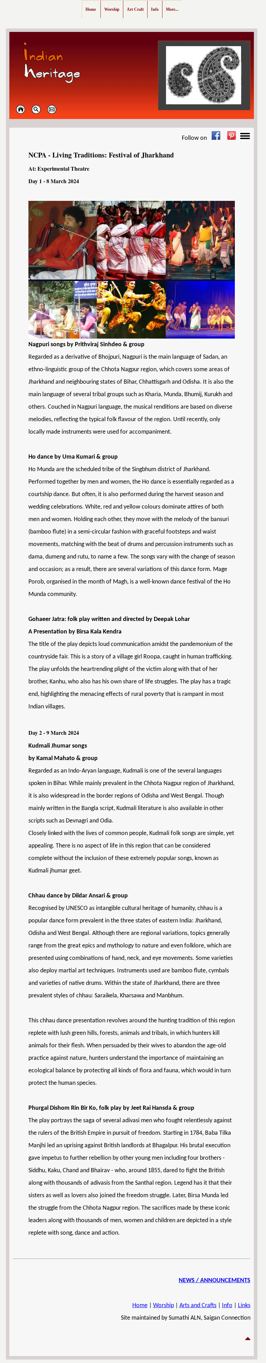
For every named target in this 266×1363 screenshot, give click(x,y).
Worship (163, 1305)
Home (140, 1305)
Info (227, 1305)
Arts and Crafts (197, 1305)
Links (244, 1305)
